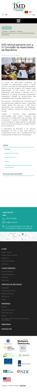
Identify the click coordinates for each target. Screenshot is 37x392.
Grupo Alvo (5, 280)
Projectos (4, 277)
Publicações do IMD (8, 291)
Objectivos (5, 258)
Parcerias (6, 324)
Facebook (2, 14)
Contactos (5, 264)
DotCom (23, 385)
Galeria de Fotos (10, 157)
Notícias (7, 149)
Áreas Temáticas (7, 271)
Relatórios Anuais (7, 294)
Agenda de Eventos (11, 153)
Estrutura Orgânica (7, 261)
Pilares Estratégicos (8, 274)
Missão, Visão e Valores (9, 255)
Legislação (5, 288)
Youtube (6, 14)
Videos (6, 161)
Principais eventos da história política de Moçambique (18, 166)
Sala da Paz (5, 296)
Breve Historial (6, 252)
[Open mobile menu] (18, 21)
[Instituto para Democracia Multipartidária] (18, 6)
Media (3, 299)
